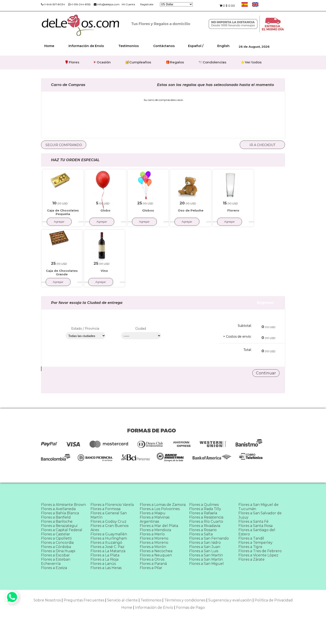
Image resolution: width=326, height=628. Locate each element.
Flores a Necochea (156, 551)
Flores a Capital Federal (61, 530)
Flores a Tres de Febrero (260, 551)
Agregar (59, 221)
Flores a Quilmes (204, 505)
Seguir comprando (63, 145)
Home (49, 46)
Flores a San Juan (204, 547)
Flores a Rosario (203, 530)
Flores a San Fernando (209, 538)
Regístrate (146, 4)
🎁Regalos (175, 62)
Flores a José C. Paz (107, 547)
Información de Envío (86, 46)
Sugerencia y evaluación (230, 600)
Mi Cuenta (128, 4)
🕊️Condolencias (212, 62)
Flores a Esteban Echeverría (55, 561)
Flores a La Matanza (107, 551)
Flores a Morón (153, 547)
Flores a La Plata (104, 555)
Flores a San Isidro (205, 542)
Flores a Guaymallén (108, 534)
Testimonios (128, 46)
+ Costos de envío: (237, 336)
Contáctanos (164, 46)
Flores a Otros (152, 559)
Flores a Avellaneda (58, 509)
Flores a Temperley (255, 542)
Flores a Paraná (153, 563)
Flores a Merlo (152, 534)
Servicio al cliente (122, 600)
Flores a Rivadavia (204, 526)
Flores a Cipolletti (56, 538)
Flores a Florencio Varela (112, 505)
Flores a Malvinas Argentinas (154, 519)
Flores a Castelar (55, 534)
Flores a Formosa (105, 509)
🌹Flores (72, 62)
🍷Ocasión (101, 62)
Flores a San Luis (203, 551)
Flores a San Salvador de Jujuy (260, 515)
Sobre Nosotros (47, 600)
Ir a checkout (262, 145)
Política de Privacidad (274, 600)
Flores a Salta (201, 534)
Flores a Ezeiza (54, 568)
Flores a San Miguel (206, 563)
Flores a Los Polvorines (160, 509)
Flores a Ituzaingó (106, 542)
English (223, 46)
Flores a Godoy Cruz (108, 521)
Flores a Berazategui (59, 526)
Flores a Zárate (251, 559)
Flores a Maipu (152, 513)
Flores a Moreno (154, 538)
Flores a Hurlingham (108, 538)
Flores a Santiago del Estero (256, 532)
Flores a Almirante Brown (63, 505)
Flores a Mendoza (155, 530)
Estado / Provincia (85, 329)
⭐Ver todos (251, 62)
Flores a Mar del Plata (159, 526)
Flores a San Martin (206, 555)
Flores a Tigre (250, 547)
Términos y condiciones (184, 600)
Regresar (271, 303)
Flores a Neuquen (156, 555)
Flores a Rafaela (203, 513)
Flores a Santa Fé (253, 521)
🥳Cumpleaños (138, 62)
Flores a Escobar (55, 555)
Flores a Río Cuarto (206, 521)
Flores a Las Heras (106, 568)
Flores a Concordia (57, 542)
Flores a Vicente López (258, 555)
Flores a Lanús (103, 563)
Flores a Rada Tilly (205, 509)
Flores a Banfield (56, 517)
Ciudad (140, 329)
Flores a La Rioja (104, 559)
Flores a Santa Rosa (255, 526)
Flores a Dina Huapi (58, 551)
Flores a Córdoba (56, 547)
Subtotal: (244, 326)
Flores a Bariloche (57, 521)
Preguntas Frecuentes (84, 600)
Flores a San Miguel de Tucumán (258, 507)
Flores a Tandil (251, 538)
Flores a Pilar (151, 568)
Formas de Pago (190, 607)
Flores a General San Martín (108, 515)
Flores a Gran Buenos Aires (109, 528)
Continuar (266, 373)
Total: (247, 350)
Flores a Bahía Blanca (60, 513)
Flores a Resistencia (206, 517)
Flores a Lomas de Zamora (163, 505)
